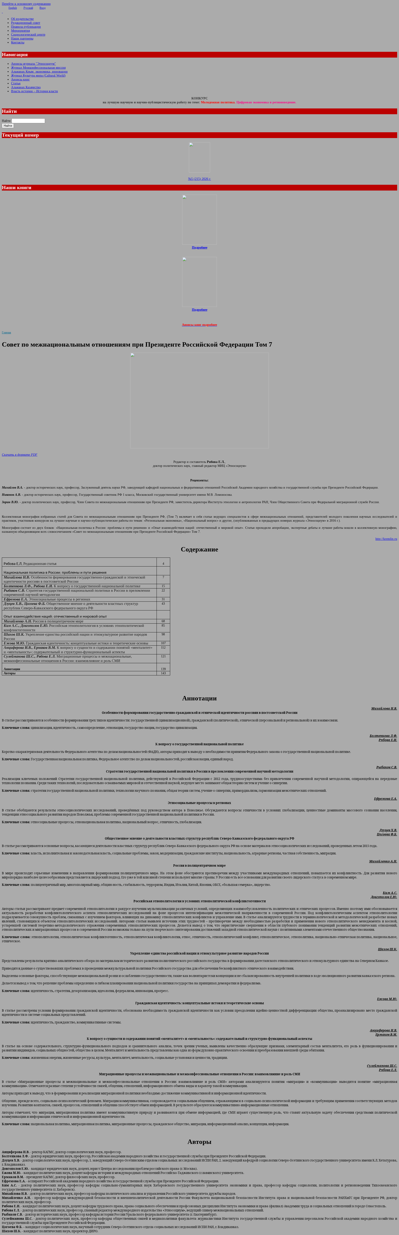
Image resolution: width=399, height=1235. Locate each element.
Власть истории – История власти (34, 91)
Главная (6, 332)
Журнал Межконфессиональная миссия (38, 67)
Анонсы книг (20, 79)
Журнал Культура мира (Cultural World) (38, 75)
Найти (6, 121)
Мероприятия (20, 30)
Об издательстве (22, 19)
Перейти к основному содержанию (26, 4)
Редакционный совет (25, 23)
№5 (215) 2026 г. (199, 179)
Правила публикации (26, 26)
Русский (28, 7)
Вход (42, 7)
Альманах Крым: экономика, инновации (39, 71)
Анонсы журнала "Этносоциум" (33, 63)
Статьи (16, 83)
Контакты (17, 42)
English (13, 7)
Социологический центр (28, 34)
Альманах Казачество (26, 87)
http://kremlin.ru (386, 539)
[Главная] (199, 12)
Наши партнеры (22, 38)
